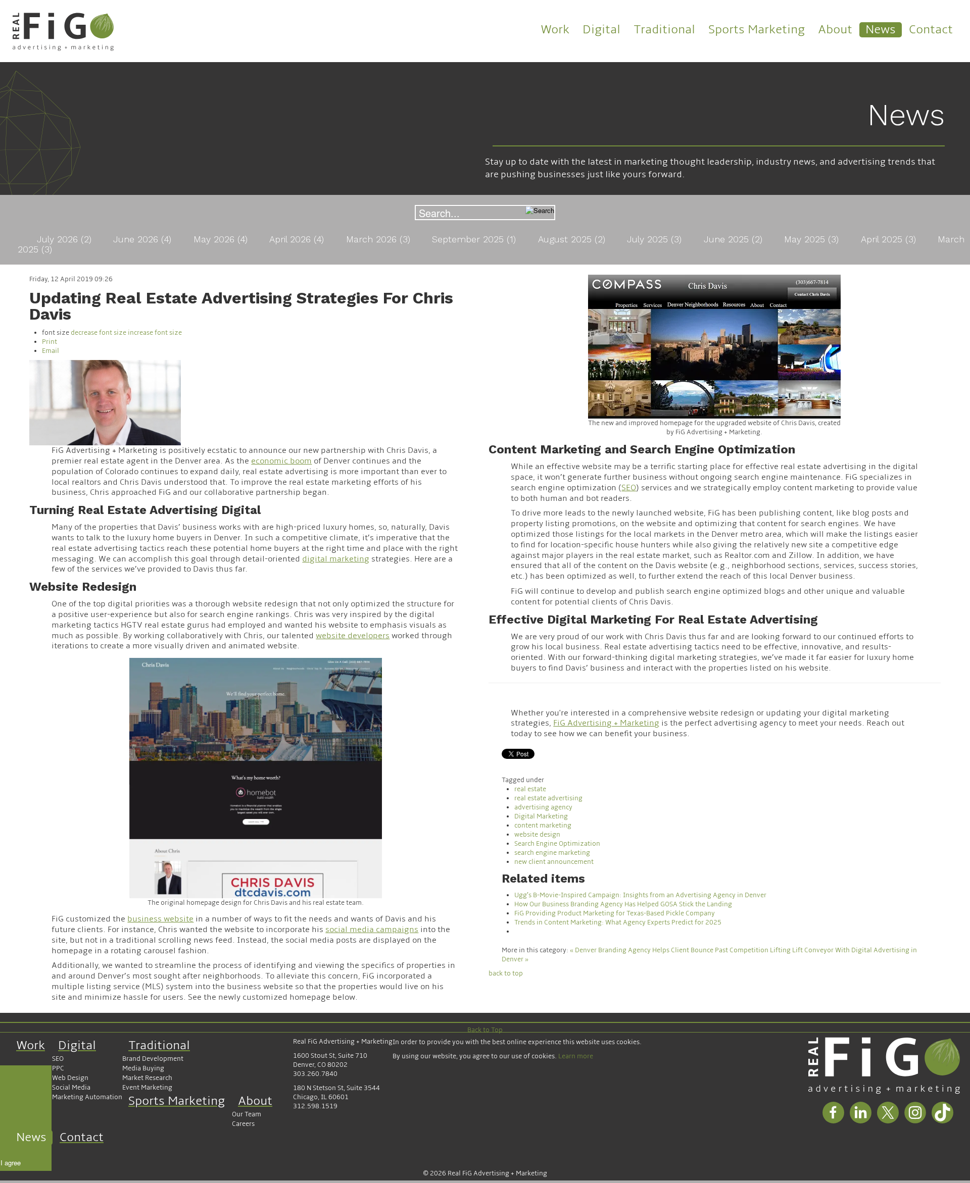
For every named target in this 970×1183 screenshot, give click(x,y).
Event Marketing (147, 1088)
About (835, 29)
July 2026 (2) (65, 239)
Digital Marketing (541, 816)
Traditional (664, 29)
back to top (506, 973)
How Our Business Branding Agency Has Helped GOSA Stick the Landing (623, 904)
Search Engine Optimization (557, 844)
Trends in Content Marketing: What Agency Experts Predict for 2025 (617, 922)
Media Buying (143, 1068)
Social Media (71, 1088)
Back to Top (485, 1030)
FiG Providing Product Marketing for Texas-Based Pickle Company (614, 913)
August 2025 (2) (573, 239)
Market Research (147, 1078)
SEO (58, 1059)
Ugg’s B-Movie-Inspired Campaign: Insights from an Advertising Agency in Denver (640, 895)
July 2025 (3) (656, 239)
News (880, 29)
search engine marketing (552, 853)
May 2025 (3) (813, 239)
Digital (601, 29)
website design (537, 835)
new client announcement (554, 862)
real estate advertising (548, 798)
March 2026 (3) (379, 239)
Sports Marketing (756, 29)
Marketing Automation (87, 1097)
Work (555, 29)
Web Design (70, 1078)
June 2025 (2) (734, 239)
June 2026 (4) (143, 239)
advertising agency (543, 807)
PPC (58, 1068)
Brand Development (152, 1059)
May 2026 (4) (222, 239)
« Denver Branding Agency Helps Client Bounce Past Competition (669, 950)
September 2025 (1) (475, 239)
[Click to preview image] (105, 402)
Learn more (575, 1056)
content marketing (542, 825)
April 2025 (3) (890, 239)
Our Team (246, 1114)
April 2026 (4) (298, 239)
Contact (931, 29)
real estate (530, 789)
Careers (243, 1124)
